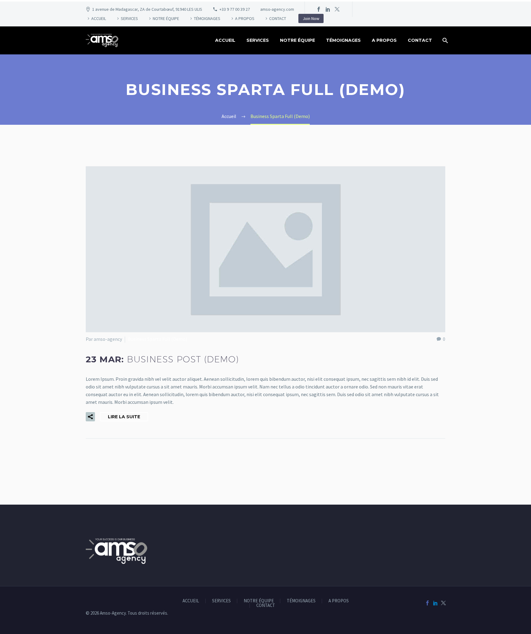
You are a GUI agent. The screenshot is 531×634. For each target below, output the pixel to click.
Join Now (311, 18)
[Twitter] (337, 9)
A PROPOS (244, 18)
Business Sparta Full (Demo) (157, 339)
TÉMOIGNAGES (207, 18)
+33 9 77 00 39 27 (234, 9)
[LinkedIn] (327, 9)
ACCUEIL (98, 18)
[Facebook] (318, 9)
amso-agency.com (277, 9)
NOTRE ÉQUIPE (166, 18)
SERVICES (129, 18)
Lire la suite (124, 416)
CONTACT (277, 18)
